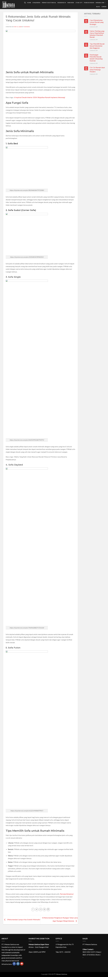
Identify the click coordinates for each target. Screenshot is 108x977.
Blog (98, 6)
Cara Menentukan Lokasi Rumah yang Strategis (96, 22)
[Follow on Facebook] (14, 963)
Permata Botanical (49, 2)
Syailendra (36, 2)
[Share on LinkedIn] (48, 909)
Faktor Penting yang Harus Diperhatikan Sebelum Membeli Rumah (97, 34)
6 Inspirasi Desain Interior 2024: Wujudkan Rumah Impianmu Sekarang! (39, 97)
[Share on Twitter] (36, 909)
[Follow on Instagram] (18, 963)
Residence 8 (61, 2)
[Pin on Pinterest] (44, 909)
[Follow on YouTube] (22, 963)
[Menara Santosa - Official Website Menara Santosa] (11, 4)
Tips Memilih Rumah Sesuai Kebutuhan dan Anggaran (97, 46)
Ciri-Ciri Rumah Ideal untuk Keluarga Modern (97, 69)
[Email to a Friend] (40, 909)
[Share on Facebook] (33, 909)
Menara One (100, 2)
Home (29, 2)
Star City (79, 2)
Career (103, 6)
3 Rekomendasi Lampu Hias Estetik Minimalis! (23, 919)
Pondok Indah (89, 2)
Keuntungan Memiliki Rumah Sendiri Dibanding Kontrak (96, 58)
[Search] (25, 3)
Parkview (70, 2)
